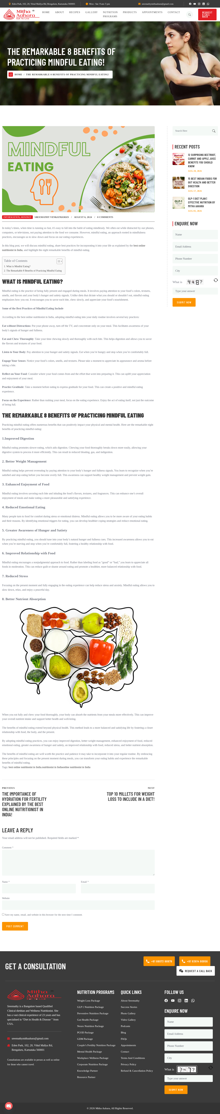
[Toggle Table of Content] (58, 261)
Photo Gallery (128, 1013)
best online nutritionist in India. (25, 767)
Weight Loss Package (88, 1000)
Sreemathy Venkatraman (52, 217)
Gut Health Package (87, 1019)
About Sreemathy (130, 1000)
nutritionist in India (52, 767)
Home (46, 12)
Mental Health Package (89, 1051)
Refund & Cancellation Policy (137, 1070)
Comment (7, 847)
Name (6, 882)
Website (6, 898)
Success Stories (129, 1007)
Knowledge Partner (87, 1070)
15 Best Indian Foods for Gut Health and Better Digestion (202, 182)
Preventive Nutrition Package (92, 1013)
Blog (123, 1032)
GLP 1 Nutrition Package (90, 1007)
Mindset (26, 217)
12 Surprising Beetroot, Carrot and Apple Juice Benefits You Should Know (202, 160)
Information (11, 217)
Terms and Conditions (133, 1058)
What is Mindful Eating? (18, 266)
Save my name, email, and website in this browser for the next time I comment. (44, 914)
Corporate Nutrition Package (92, 1064)
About (59, 12)
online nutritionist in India (76, 767)
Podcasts (125, 1026)
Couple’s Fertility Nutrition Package (96, 1045)
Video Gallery (128, 1019)
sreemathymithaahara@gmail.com (157, 4)
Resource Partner (86, 1077)
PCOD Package (85, 1032)
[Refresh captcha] (216, 280)
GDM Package (85, 1039)
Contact (174, 12)
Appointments (152, 12)
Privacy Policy (128, 1064)
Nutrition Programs (110, 14)
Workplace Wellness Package (92, 1058)
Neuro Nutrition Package (90, 1026)
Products (130, 12)
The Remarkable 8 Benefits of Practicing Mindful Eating (34, 270)
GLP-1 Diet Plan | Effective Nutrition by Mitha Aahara (201, 202)
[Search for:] (195, 131)
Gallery (91, 12)
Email (85, 882)
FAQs (124, 1039)
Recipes (74, 12)
